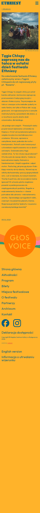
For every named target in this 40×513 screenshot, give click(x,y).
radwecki (10, 343)
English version (12, 351)
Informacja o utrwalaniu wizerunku (18, 358)
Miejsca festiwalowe (15, 292)
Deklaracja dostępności (17, 332)
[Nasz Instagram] (17, 323)
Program (8, 280)
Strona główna (12, 269)
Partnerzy (8, 303)
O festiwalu (9, 297)
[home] (11, 3)
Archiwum (8, 308)
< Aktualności (6, 9)
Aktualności (9, 275)
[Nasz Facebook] (5, 323)
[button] (36, 3)
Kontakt (7, 314)
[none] (20, 30)
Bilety (5, 286)
